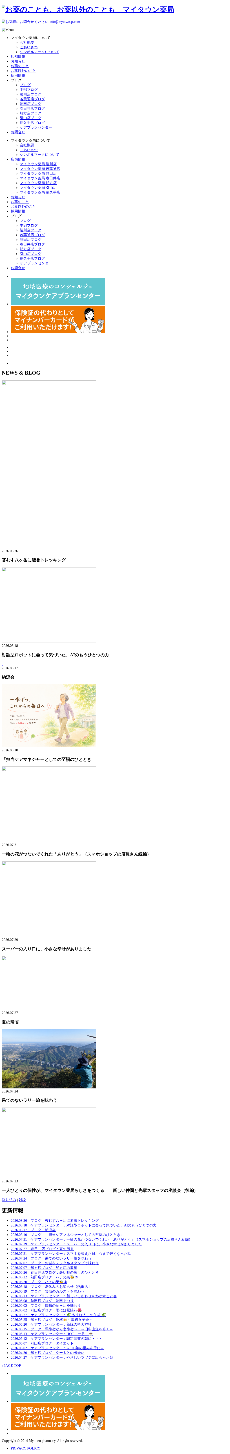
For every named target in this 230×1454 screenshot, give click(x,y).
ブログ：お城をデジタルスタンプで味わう (55, 1263)
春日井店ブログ (32, 108)
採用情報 (18, 75)
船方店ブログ (30, 113)
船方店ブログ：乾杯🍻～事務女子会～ (52, 1320)
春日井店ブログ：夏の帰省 (42, 1249)
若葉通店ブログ (32, 99)
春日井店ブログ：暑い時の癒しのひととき (55, 1272)
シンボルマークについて (39, 52)
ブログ (25, 85)
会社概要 (27, 42)
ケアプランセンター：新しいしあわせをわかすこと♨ (64, 1296)
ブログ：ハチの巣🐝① (39, 1282)
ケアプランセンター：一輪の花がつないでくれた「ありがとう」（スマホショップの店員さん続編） (101, 1239)
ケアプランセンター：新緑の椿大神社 (51, 1324)
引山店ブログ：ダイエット (42, 1343)
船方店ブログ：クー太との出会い (47, 1353)
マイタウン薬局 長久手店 (40, 192)
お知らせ (18, 61)
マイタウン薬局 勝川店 (38, 164)
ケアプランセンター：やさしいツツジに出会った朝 (62, 1357)
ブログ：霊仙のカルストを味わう (47, 1291)
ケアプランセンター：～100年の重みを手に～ (57, 1348)
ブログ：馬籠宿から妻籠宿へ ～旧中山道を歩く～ (62, 1329)
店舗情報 (18, 56)
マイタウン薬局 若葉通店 (40, 169)
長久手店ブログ (32, 123)
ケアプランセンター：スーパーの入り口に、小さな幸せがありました (76, 1244)
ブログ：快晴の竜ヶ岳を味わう (46, 1305)
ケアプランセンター (36, 127)
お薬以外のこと (23, 71)
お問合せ (18, 132)
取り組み (9, 1200)
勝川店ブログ (30, 94)
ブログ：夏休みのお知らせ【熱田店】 (51, 1287)
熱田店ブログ (30, 104)
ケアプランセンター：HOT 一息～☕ (52, 1334)
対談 (22, 1200)
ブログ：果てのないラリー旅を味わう (51, 1258)
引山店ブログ (30, 118)
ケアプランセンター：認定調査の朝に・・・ (56, 1338)
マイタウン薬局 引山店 (38, 188)
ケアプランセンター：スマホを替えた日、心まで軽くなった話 (71, 1253)
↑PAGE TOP (11, 1365)
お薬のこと (20, 66)
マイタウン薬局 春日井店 (40, 178)
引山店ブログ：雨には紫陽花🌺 (46, 1310)
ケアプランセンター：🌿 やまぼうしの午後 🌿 (58, 1315)
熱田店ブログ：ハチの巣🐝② (44, 1277)
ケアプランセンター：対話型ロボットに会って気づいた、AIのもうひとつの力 (84, 1225)
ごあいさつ (29, 47)
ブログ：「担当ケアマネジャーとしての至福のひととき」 (67, 1235)
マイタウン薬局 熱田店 (38, 173)
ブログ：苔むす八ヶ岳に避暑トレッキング (55, 1220)
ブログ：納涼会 (33, 1230)
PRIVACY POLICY (25, 1448)
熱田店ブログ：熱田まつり (42, 1301)
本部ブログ (29, 90)
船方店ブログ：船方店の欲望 (44, 1268)
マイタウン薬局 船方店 (38, 183)
